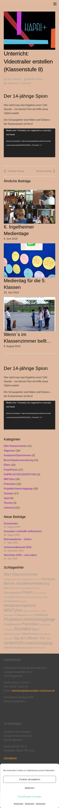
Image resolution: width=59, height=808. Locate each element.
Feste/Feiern (11, 469)
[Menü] (55, 4)
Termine (8, 503)
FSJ (35, 593)
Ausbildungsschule (29, 579)
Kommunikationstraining (38, 597)
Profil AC (30, 615)
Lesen (24, 601)
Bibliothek (8, 588)
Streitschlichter (45, 634)
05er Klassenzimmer (15, 446)
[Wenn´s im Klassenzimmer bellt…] (29, 299)
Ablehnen (29, 788)
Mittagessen (27, 611)
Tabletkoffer (8, 639)
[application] (29, 142)
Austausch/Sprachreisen (17, 455)
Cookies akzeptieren (29, 779)
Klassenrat (24, 597)
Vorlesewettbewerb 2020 (17, 547)
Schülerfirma (8, 630)
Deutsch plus (19, 588)
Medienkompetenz (20, 605)
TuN (48, 638)
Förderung (42, 593)
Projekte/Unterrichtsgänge (18, 488)
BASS (39, 579)
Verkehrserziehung (14, 647)
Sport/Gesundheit (12, 634)
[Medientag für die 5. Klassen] (29, 245)
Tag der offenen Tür (29, 638)
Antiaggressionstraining (13, 579)
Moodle (35, 611)
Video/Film (30, 648)
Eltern (7, 465)
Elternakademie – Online (17, 539)
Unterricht (25, 83)
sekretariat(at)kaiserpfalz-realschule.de (33, 690)
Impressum (18, 804)
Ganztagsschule (12, 597)
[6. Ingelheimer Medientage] (29, 192)
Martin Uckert (34, 79)
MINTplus (9, 479)
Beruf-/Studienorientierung (18, 460)
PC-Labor (42, 611)
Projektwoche (12, 624)
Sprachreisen (30, 633)
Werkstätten (41, 648)
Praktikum (20, 615)
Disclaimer (10, 758)
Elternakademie (12, 592)
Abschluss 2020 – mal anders (20, 555)
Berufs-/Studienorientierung (26, 583)
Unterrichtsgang (38, 643)
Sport (7, 498)
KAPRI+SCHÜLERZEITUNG (20, 474)
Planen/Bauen (9, 615)
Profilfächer (41, 615)
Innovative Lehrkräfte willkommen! (23, 531)
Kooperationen (12, 601)
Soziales (9, 493)
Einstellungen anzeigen (29, 796)
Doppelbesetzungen (32, 588)
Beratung (48, 579)
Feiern (27, 592)
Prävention (10, 484)
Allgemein (13, 83)
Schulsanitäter (44, 625)
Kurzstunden (11, 523)
